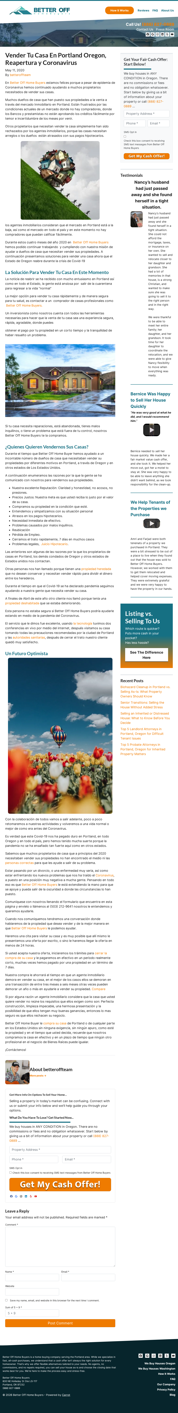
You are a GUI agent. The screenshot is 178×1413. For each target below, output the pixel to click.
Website (9, 1286)
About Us (167, 10)
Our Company (166, 1384)
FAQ (155, 10)
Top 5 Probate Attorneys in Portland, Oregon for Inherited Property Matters (142, 749)
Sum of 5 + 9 (13, 1307)
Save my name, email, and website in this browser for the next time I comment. (54, 1300)
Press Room (165, 29)
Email (65, 1271)
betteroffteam (20, 75)
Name (9, 1271)
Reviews (143, 10)
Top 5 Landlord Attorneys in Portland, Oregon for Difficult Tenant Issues (142, 733)
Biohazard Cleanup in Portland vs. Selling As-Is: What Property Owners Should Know (145, 691)
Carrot (66, 1395)
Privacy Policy (166, 1389)
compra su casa (54, 1023)
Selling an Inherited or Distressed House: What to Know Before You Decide (145, 718)
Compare (98, 989)
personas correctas (19, 863)
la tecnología (82, 623)
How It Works (119, 10)
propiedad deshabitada (22, 603)
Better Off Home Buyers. (23, 305)
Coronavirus (105, 875)
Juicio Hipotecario (54, 544)
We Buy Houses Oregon (159, 1363)
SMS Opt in (15, 1168)
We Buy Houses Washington (156, 1368)
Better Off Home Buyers (27, 82)
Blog (172, 1394)
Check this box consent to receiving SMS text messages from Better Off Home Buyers (61, 1172)
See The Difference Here (146, 655)
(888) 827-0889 (158, 24)
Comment (11, 1224)
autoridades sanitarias (29, 637)
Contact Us (144, 29)
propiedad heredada (96, 569)
